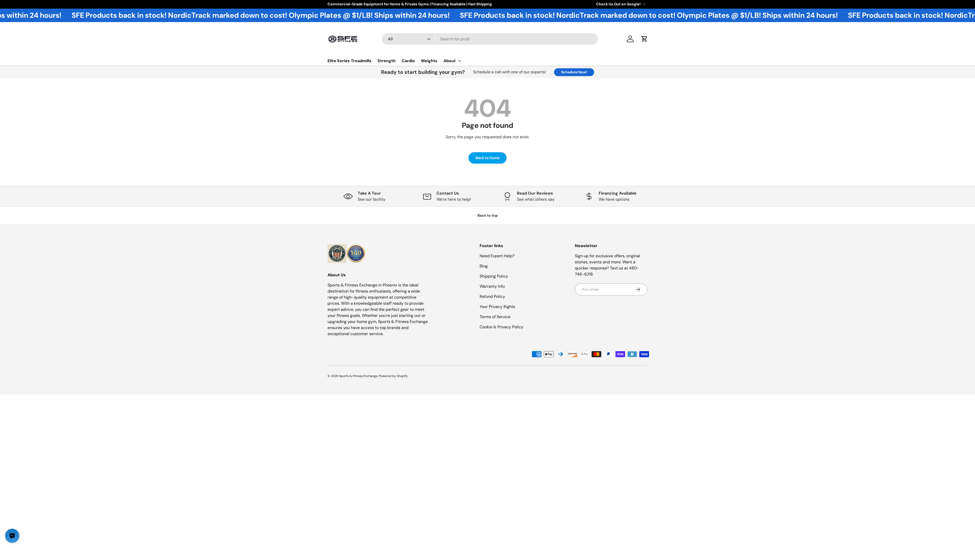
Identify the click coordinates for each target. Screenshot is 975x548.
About (450, 60)
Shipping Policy (494, 276)
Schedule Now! (574, 72)
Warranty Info (492, 286)
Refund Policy (492, 296)
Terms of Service (495, 316)
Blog (484, 266)
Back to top (488, 215)
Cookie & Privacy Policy (501, 327)
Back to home (487, 158)
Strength (387, 60)
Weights (429, 60)
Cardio (408, 60)
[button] (644, 38)
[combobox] (490, 39)
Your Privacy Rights (497, 306)
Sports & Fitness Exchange (358, 376)
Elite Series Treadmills (349, 60)
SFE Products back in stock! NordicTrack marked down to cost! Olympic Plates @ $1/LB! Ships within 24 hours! (244, 15)
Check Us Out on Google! (618, 4)
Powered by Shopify (393, 376)
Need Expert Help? (497, 256)
